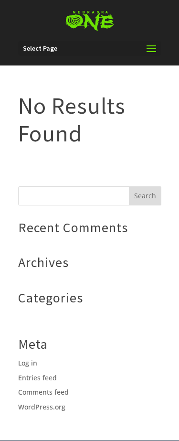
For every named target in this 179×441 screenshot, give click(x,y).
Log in (27, 362)
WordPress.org (41, 406)
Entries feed (37, 377)
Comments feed (43, 392)
